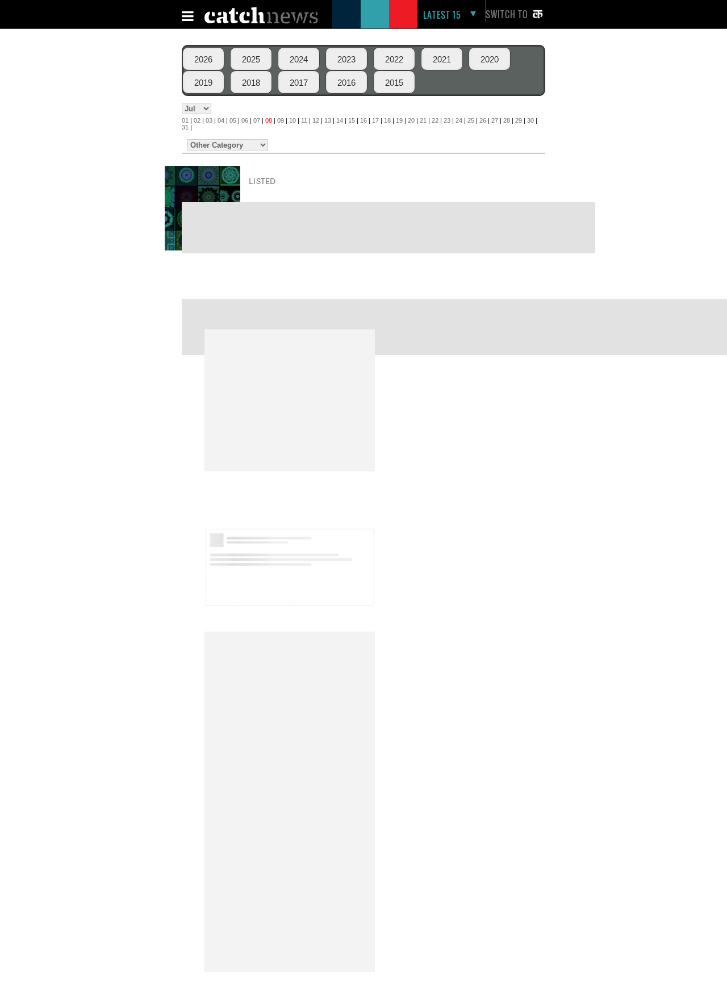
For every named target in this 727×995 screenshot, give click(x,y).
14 (339, 120)
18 (387, 120)
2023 (346, 59)
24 (459, 120)
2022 (394, 59)
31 (185, 127)
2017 (299, 82)
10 (292, 120)
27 (494, 120)
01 (185, 120)
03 (209, 120)
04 (221, 120)
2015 (394, 82)
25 (470, 120)
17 (375, 120)
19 (399, 120)
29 (518, 120)
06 (244, 120)
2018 (251, 82)
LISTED (262, 180)
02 (197, 120)
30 (530, 120)
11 (304, 120)
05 (232, 120)
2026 (203, 59)
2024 (299, 59)
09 (280, 120)
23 (447, 120)
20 (411, 120)
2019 (203, 82)
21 (423, 120)
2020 (490, 59)
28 (506, 120)
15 (351, 120)
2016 (346, 82)
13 (327, 120)
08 (268, 120)
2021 (442, 59)
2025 (251, 59)
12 (315, 120)
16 (363, 120)
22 (435, 120)
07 (256, 120)
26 (482, 120)
